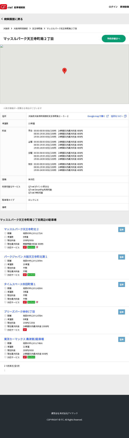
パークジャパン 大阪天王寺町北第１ (26, 256)
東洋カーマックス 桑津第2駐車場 (24, 339)
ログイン (113, 6)
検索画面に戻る (13, 19)
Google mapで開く (96, 116)
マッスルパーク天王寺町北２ (21, 229)
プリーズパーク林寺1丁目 (19, 311)
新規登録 (124, 6)
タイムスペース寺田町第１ (20, 284)
